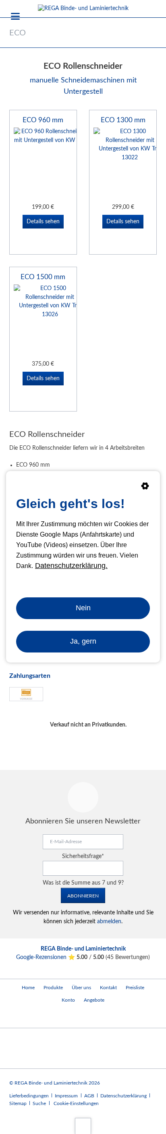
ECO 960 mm (43, 120)
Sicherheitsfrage (83, 856)
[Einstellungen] (145, 487)
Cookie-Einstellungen (76, 1103)
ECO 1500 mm (43, 277)
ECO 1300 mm (123, 120)
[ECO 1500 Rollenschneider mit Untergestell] (50, 320)
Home (28, 987)
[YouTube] (17, 1017)
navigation (15, 16)
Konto (68, 1000)
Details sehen (43, 221)
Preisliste (135, 987)
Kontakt (108, 987)
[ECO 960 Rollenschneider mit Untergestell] (50, 164)
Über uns (81, 987)
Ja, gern (83, 641)
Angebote (94, 1000)
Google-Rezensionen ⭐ (46, 957)
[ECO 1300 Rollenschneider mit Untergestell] (129, 164)
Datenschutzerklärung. (71, 566)
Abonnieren (83, 895)
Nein (83, 608)
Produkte (53, 987)
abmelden (109, 921)
